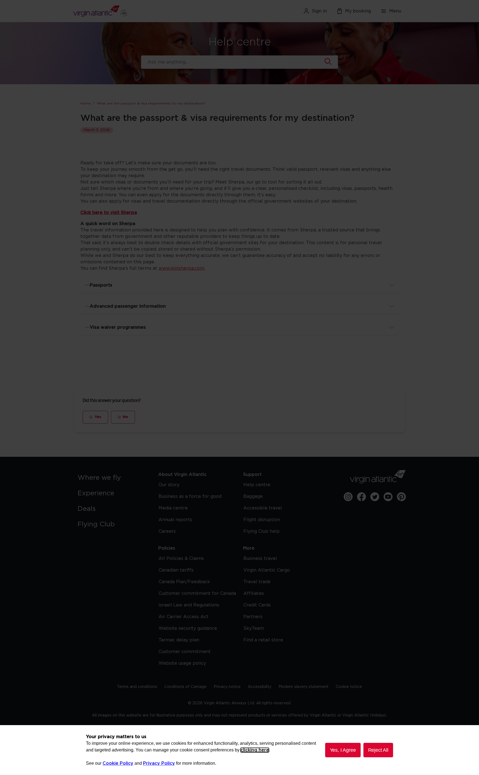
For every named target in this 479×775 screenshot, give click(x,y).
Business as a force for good (190, 496)
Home (85, 103)
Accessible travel (262, 508)
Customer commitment (185, 651)
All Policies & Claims (181, 558)
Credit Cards (257, 605)
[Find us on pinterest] (401, 496)
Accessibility (259, 687)
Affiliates (253, 593)
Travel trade (257, 582)
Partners (253, 617)
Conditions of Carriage (185, 687)
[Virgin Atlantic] (127, 11)
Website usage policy (182, 663)
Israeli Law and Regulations (189, 605)
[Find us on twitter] (374, 496)
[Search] (328, 62)
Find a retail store (263, 640)
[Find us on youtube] (388, 496)
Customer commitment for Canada (197, 593)
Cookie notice (349, 687)
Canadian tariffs (176, 570)
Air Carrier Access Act (183, 617)
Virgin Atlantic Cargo (266, 570)
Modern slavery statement (303, 687)
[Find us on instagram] (348, 496)
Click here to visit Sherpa (108, 212)
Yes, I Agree (343, 750)
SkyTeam (253, 628)
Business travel (260, 558)
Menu (395, 11)
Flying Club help (261, 531)
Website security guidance (188, 628)
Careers (167, 531)
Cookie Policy (118, 763)
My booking (358, 11)
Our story (169, 485)
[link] (112, 478)
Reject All (378, 750)
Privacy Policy (159, 763)
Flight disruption (261, 519)
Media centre (173, 508)
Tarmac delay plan (179, 640)
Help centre (256, 485)
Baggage (253, 496)
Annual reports (175, 519)
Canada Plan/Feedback (184, 582)
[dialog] (239, 750)
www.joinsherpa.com (181, 268)
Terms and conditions (137, 687)
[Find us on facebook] (361, 496)
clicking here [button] (255, 750)
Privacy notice (227, 687)
